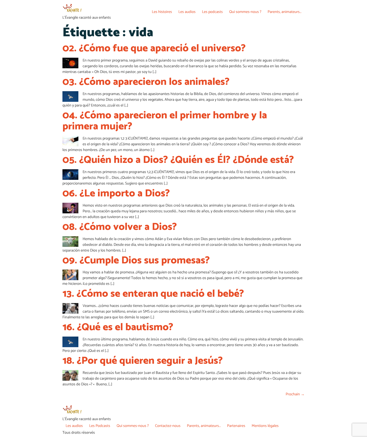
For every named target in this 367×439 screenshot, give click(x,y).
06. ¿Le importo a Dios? (116, 193)
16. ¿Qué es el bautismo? (117, 327)
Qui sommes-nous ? (245, 12)
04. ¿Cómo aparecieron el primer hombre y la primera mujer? (164, 121)
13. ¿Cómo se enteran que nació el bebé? (153, 293)
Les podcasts (212, 12)
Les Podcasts (99, 426)
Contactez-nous (168, 426)
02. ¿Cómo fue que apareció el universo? (154, 48)
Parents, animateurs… (284, 12)
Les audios (187, 12)
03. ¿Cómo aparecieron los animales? (146, 82)
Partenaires (236, 426)
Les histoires (162, 12)
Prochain (295, 394)
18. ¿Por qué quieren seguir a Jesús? (142, 360)
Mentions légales (265, 426)
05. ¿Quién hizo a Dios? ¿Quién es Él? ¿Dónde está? (178, 160)
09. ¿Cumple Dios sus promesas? (136, 260)
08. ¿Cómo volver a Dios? (119, 227)
